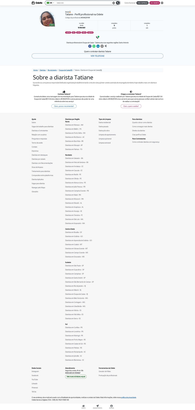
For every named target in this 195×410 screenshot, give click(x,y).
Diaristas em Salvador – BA (74, 158)
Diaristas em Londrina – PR (74, 331)
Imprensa (35, 151)
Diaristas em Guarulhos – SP (74, 270)
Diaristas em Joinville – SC (73, 356)
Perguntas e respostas (39, 139)
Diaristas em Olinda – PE (73, 178)
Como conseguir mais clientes (142, 126)
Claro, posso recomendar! (64, 106)
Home (35, 70)
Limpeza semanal (104, 143)
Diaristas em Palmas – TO (73, 149)
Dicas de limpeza (37, 167)
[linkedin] (98, 46)
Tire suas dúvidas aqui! (76, 377)
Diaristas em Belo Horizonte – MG (76, 298)
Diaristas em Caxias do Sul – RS (75, 344)
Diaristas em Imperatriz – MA (75, 223)
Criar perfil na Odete (139, 135)
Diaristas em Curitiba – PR (73, 327)
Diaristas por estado (38, 159)
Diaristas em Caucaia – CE (73, 170)
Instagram (35, 371)
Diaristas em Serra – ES (73, 318)
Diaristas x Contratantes (40, 130)
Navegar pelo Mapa (38, 187)
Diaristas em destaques (40, 155)
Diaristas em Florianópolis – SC (75, 352)
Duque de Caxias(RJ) (65, 70)
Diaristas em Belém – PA (73, 129)
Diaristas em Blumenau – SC (74, 360)
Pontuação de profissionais (108, 375)
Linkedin (34, 383)
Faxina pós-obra (104, 130)
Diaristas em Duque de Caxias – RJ (76, 294)
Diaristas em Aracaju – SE (73, 211)
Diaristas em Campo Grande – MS (76, 252)
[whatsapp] (94, 46)
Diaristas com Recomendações (42, 163)
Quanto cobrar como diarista (142, 122)
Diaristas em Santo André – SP (75, 278)
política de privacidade (128, 397)
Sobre (34, 122)
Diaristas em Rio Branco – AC (74, 137)
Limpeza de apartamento (107, 135)
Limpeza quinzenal (105, 139)
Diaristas (43, 70)
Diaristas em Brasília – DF (73, 232)
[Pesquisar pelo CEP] (118, 2)
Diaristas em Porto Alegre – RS (75, 340)
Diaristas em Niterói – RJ (73, 290)
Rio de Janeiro (52, 70)
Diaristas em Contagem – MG (75, 302)
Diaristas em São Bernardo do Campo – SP (79, 282)
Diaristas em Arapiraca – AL (74, 207)
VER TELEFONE (97, 56)
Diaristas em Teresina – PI (73, 215)
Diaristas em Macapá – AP (74, 145)
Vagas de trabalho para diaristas (42, 126)
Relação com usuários (39, 135)
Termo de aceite (37, 143)
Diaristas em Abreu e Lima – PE (75, 183)
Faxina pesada (103, 126)
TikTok (34, 392)
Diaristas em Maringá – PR (74, 335)
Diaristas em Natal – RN (73, 195)
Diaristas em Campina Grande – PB (77, 191)
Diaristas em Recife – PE (73, 174)
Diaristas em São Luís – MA (74, 219)
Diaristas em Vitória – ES (73, 310)
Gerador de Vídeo (105, 371)
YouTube (35, 379)
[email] (102, 46)
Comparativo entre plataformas (42, 175)
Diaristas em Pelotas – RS (73, 348)
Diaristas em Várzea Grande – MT (76, 248)
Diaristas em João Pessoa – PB (75, 187)
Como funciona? (130, 3)
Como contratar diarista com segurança (145, 142)
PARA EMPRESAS (142, 3)
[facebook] (90, 46)
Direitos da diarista (138, 130)
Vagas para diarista (38, 183)
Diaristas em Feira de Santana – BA (76, 162)
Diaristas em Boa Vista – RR (74, 141)
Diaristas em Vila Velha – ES (74, 314)
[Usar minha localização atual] (113, 2)
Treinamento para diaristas (41, 171)
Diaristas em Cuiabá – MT (73, 244)
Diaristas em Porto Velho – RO (75, 133)
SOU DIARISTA (154, 3)
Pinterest (35, 388)
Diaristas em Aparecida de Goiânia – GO (78, 240)
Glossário (35, 191)
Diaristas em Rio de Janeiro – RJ (75, 286)
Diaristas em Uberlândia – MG (75, 306)
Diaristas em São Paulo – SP (74, 265)
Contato (34, 147)
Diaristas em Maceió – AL (73, 203)
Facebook (35, 375)
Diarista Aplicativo (38, 179)
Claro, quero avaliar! (131, 106)
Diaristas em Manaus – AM (74, 125)
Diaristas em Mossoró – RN (74, 199)
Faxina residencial (104, 122)
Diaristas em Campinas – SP (74, 274)
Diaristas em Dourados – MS (74, 257)
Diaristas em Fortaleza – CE (74, 166)
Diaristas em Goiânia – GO (74, 236)
